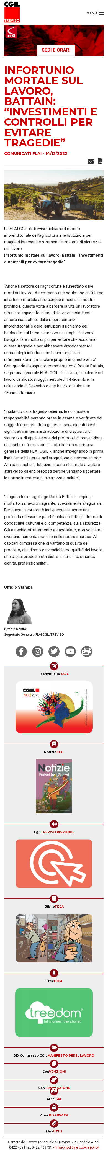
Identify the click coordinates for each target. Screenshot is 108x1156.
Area (54, 1115)
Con (54, 1071)
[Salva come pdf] (100, 162)
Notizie (54, 752)
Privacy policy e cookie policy (77, 1147)
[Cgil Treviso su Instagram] (37, 651)
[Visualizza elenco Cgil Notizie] (54, 788)
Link (54, 1131)
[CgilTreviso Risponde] (54, 865)
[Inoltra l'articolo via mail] (91, 162)
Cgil (54, 832)
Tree (54, 981)
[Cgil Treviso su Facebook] (21, 651)
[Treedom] (54, 1014)
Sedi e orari (56, 50)
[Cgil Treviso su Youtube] (70, 651)
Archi (54, 1099)
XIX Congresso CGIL (54, 1055)
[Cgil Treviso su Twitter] (54, 651)
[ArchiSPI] (86, 651)
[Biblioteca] (54, 940)
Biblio (54, 906)
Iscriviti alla (54, 674)
